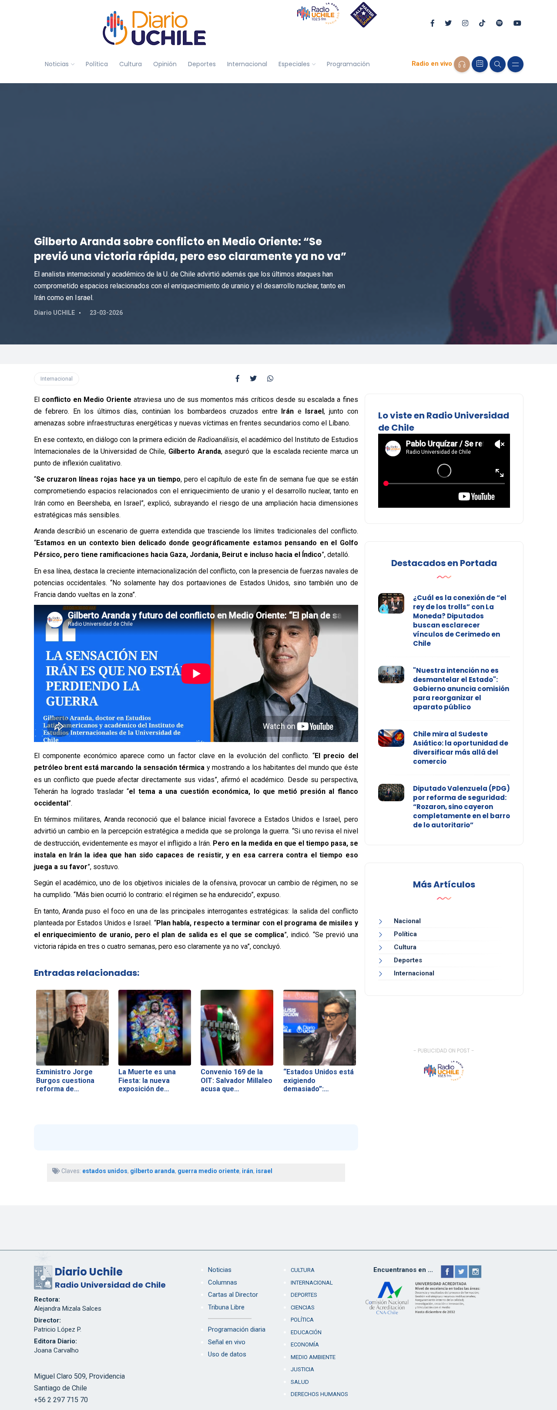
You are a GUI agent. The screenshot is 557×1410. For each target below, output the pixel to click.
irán (247, 1170)
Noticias (57, 64)
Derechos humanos (319, 1394)
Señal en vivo (226, 1342)
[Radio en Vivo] (462, 64)
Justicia (302, 1369)
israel (264, 1170)
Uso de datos (227, 1354)
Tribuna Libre (226, 1307)
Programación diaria (236, 1329)
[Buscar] (498, 64)
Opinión (165, 64)
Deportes (202, 64)
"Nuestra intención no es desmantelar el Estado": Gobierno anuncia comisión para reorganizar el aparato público (461, 689)
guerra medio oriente (208, 1170)
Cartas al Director (233, 1295)
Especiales (294, 64)
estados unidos (105, 1170)
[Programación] (480, 64)
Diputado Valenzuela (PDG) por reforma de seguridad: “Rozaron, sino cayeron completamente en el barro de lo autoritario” (461, 807)
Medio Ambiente (313, 1357)
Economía (305, 1344)
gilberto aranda (152, 1170)
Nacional (407, 921)
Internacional (247, 64)
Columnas (222, 1282)
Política (97, 64)
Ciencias (303, 1307)
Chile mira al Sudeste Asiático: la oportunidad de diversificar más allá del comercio (460, 747)
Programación (348, 64)
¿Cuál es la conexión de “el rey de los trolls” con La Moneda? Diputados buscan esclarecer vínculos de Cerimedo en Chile (460, 620)
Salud (300, 1382)
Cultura (130, 64)
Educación (306, 1332)
